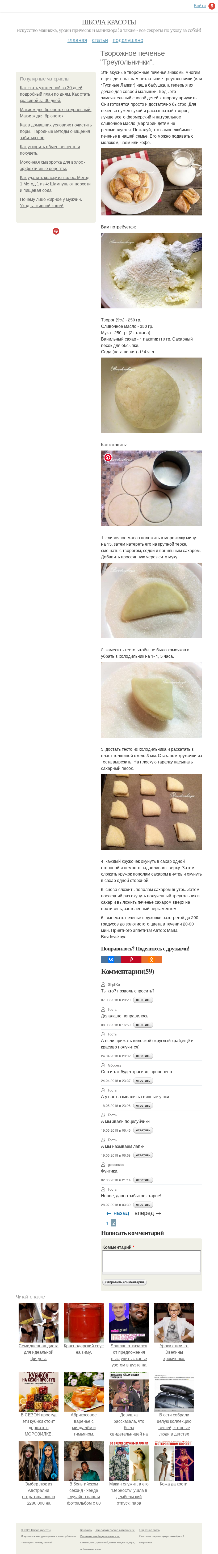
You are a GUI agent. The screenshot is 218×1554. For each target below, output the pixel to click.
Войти (200, 5)
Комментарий (118, 1247)
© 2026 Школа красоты (36, 1530)
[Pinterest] (131, 959)
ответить (143, 1000)
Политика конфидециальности (100, 1536)
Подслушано (128, 40)
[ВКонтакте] (111, 959)
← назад (117, 1212)
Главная (77, 40)
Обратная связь (149, 1530)
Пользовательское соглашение (115, 1530)
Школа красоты (109, 21)
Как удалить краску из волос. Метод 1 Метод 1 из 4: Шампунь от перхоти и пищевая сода (55, 184)
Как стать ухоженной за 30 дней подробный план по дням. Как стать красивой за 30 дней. (55, 94)
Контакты (86, 1530)
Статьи (100, 40)
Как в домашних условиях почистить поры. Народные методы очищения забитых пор (56, 131)
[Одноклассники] (151, 959)
